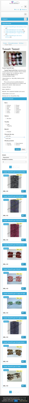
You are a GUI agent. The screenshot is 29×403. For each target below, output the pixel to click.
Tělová (17, 108)
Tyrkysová (18, 109)
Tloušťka (7, 122)
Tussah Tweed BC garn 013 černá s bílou (14, 172)
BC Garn (21, 43)
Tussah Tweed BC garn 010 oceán (13, 29)
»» (18, 167)
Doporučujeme (18, 143)
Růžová (9, 105)
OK (16, 401)
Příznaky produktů (9, 140)
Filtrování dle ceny (9, 134)
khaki (8, 111)
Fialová (17, 111)
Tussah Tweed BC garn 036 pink (12, 269)
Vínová (8, 109)
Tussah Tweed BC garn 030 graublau (14, 31)
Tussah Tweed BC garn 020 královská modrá (15, 196)
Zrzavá (17, 105)
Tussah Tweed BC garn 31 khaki (12, 366)
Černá (8, 112)
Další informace (23, 401)
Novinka (9, 143)
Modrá (8, 106)
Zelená (17, 112)
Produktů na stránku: (7, 159)
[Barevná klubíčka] (14, 2)
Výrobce (7, 116)
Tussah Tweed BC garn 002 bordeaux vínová (16, 26)
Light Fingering (9, 125)
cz (21, 6)
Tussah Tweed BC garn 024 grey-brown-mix (15, 342)
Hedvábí (9, 131)
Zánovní (18, 144)
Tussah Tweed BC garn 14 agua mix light (15, 32)
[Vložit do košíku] (22, 191)
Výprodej (9, 144)
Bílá (8, 108)
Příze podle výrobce (13, 43)
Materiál (7, 129)
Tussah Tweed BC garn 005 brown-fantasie (14, 245)
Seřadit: (4, 155)
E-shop (5, 43)
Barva (6, 102)
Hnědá (17, 106)
